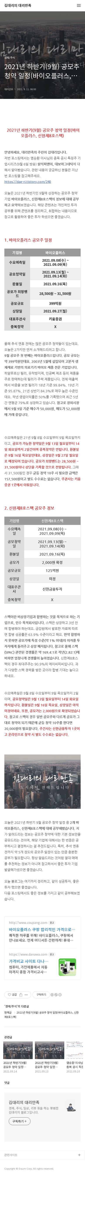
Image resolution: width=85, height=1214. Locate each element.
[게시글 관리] (26, 994)
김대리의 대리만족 (17, 5)
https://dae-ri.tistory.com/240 (27, 181)
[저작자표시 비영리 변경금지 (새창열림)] (56, 994)
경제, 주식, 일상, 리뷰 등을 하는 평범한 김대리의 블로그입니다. (34, 1110)
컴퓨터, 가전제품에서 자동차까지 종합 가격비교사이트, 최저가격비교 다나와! (28, 969)
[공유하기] (21, 994)
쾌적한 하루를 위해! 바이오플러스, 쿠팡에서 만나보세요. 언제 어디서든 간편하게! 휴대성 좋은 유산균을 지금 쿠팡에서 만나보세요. (41, 937)
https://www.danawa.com (28, 954)
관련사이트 (10, 1155)
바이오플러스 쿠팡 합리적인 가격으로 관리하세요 (40, 929)
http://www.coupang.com (28, 923)
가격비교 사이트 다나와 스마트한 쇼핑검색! (28, 961)
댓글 (7, 1083)
